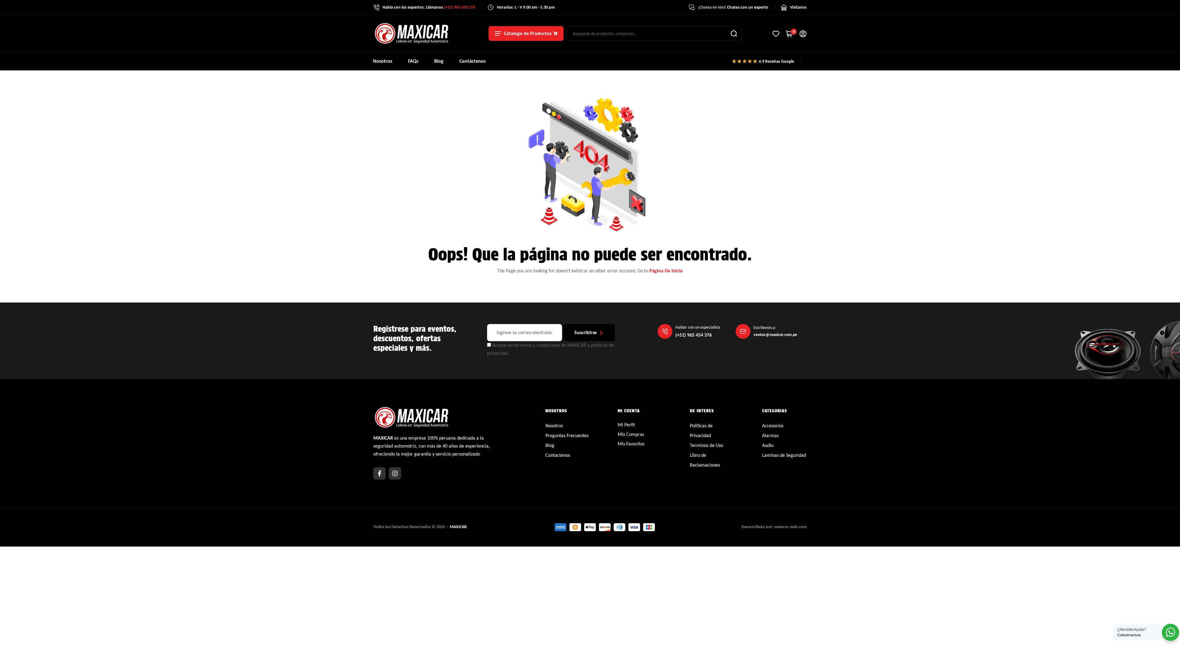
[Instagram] (395, 473)
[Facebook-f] (379, 473)
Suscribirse (585, 332)
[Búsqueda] (734, 33)
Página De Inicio (666, 271)
